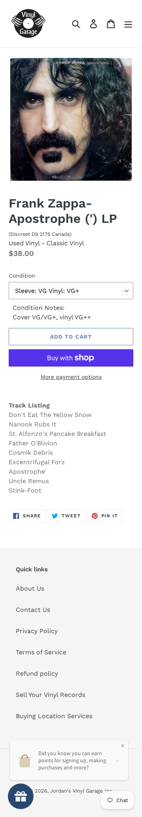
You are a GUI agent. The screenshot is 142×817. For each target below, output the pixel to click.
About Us (30, 588)
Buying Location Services (54, 716)
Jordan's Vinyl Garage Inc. (81, 791)
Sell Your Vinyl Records (50, 694)
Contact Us (33, 609)
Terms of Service (41, 652)
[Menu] (128, 24)
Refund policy (37, 673)
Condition (22, 275)
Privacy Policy (37, 631)
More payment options (71, 377)
